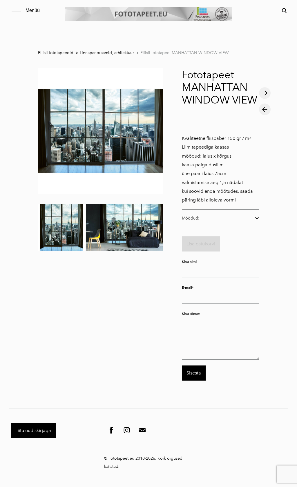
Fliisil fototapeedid (55, 52)
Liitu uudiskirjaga (33, 430)
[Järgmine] (265, 93)
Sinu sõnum (191, 313)
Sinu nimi (189, 261)
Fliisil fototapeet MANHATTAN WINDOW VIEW (184, 52)
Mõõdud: (190, 218)
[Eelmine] (265, 109)
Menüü (33, 10)
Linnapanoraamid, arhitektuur (107, 52)
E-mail (187, 287)
